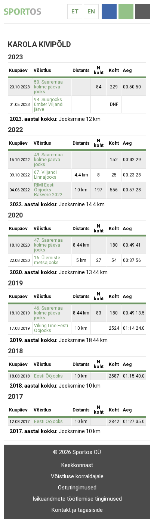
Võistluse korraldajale (77, 476)
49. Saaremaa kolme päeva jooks (48, 159)
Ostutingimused (77, 487)
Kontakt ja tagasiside (77, 510)
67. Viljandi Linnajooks (45, 175)
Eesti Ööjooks (48, 376)
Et (74, 11)
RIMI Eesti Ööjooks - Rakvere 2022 (48, 189)
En (91, 11)
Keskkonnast (77, 465)
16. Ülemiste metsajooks (47, 260)
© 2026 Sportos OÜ (77, 452)
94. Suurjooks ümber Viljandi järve (49, 104)
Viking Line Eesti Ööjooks (51, 328)
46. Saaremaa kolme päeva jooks (48, 313)
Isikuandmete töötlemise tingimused (77, 498)
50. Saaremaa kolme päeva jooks (48, 86)
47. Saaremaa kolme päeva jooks (48, 245)
